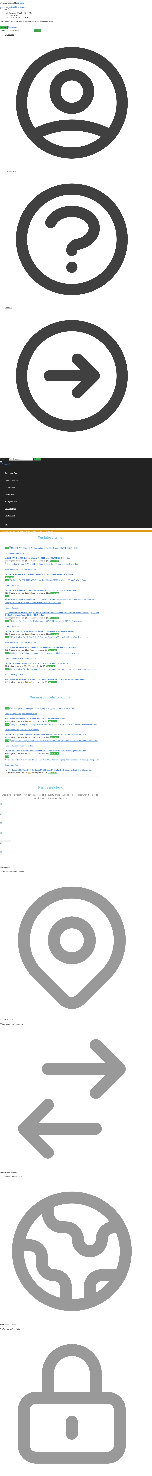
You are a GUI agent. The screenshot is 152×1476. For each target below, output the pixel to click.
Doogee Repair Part (13, 714)
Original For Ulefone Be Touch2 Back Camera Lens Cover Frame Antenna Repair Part (39, 574)
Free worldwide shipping (35, 531)
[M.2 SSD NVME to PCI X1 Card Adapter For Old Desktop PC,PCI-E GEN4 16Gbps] (44, 548)
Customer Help (10, 171)
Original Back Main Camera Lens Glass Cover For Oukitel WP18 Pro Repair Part (37, 663)
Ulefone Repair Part (28, 569)
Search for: (4, 30)
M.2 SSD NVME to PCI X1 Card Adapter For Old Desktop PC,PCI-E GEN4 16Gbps (37, 558)
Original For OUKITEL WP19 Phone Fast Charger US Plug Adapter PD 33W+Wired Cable (40, 590)
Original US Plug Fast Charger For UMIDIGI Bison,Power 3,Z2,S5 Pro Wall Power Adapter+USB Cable (45, 734)
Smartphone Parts (12, 569)
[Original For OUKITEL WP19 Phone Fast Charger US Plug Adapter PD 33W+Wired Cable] (47, 580)
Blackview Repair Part (14, 674)
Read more (9, 577)
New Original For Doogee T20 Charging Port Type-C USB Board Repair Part (35, 718)
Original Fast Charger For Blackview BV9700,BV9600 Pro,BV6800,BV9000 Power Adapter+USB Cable (45, 751)
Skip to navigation (7, 7)
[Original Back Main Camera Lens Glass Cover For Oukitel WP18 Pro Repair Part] (44, 653)
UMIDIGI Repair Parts (29, 730)
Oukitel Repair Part (13, 658)
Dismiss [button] (21, 3)
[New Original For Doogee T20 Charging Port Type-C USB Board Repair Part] (42, 708)
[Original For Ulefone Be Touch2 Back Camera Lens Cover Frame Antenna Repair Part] (41, 564)
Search (37, 30)
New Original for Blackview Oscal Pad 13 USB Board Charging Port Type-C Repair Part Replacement (45, 679)
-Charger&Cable (12, 585)
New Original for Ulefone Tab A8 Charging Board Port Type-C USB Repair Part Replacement (41, 647)
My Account (9, 35)
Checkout (8, 308)
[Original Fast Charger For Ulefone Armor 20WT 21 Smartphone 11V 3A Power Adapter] (46, 621)
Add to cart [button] (54, 561)
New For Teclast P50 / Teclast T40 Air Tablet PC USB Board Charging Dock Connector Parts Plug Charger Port (48, 770)
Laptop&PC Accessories (15, 553)
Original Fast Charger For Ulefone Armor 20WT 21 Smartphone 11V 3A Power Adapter (39, 631)
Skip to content (19, 7)
